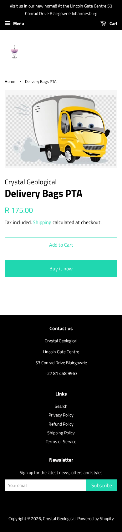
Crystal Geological (59, 518)
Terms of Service (61, 441)
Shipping (42, 222)
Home (10, 81)
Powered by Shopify (95, 518)
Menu (18, 23)
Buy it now (61, 268)
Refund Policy (61, 424)
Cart (113, 23)
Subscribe (101, 485)
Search (61, 406)
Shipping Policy (61, 432)
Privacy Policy (61, 415)
